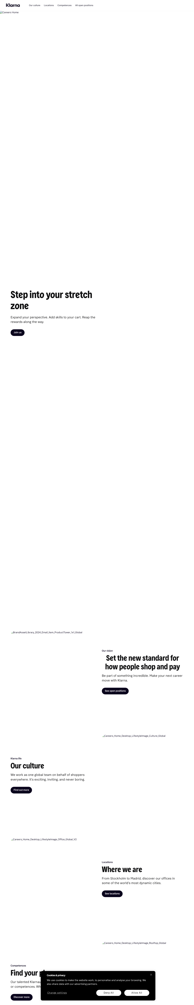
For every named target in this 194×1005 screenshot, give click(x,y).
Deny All (109, 992)
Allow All (136, 992)
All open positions (84, 5)
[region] (98, 985)
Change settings (57, 992)
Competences (64, 5)
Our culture (34, 5)
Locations (49, 5)
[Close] (151, 974)
